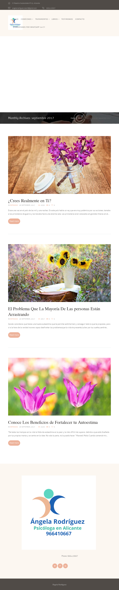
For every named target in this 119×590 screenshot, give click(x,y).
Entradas (14, 205)
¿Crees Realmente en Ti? (29, 200)
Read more (14, 221)
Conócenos (26, 19)
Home (73, 118)
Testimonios (67, 19)
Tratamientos (41, 19)
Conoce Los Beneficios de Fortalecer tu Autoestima (53, 422)
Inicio (15, 19)
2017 (80, 118)
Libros (55, 19)
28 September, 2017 (27, 205)
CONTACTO (79, 19)
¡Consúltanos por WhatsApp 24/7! (29, 27)
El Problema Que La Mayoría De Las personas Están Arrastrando (54, 311)
